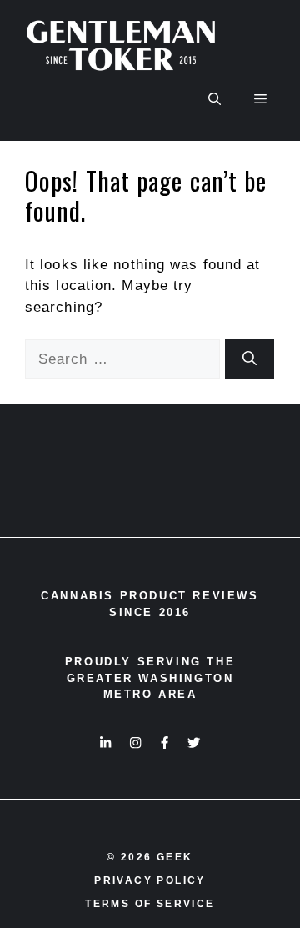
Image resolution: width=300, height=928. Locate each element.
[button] (215, 99)
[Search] (249, 359)
